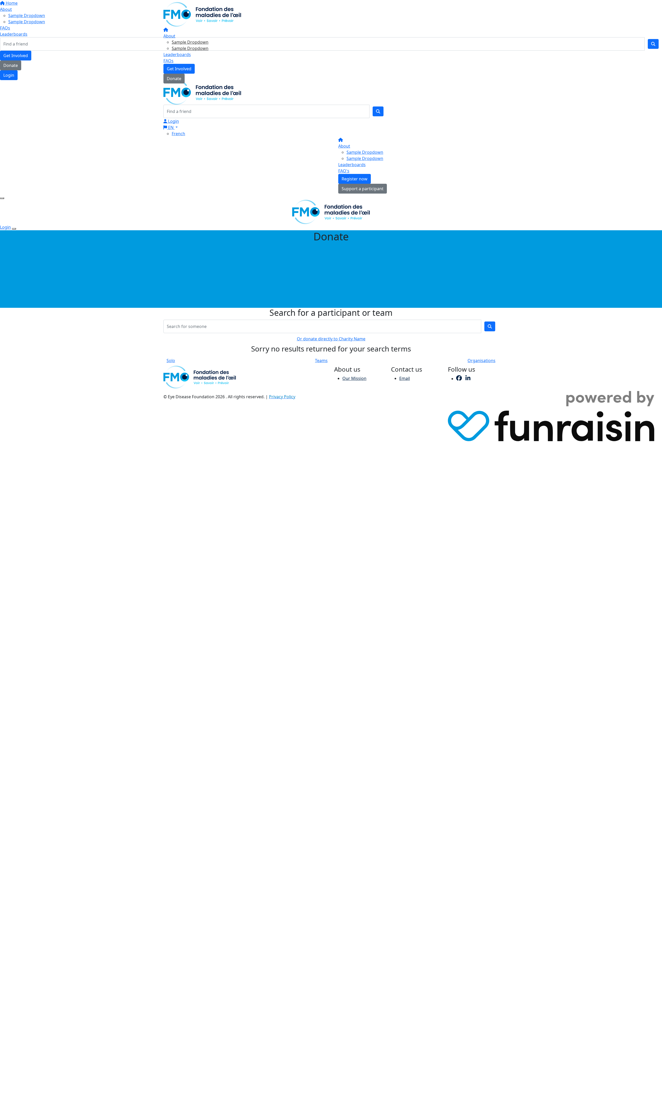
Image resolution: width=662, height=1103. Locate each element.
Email (404, 378)
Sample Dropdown (190, 42)
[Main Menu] (2, 198)
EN (171, 127)
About (169, 36)
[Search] (378, 111)
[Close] (14, 228)
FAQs (168, 61)
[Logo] (202, 14)
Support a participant (362, 189)
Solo (171, 360)
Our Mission (354, 378)
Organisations (481, 360)
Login (173, 121)
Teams (321, 360)
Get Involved (179, 69)
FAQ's (343, 171)
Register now (354, 179)
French (178, 133)
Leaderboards (177, 54)
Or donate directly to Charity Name (331, 339)
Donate (174, 78)
